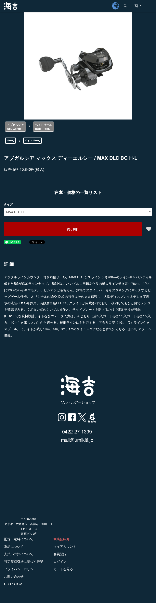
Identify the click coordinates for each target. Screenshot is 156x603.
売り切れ (73, 229)
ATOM (17, 584)
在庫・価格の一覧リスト (78, 192)
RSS (7, 584)
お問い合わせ (14, 576)
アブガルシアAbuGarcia (15, 127)
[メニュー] (150, 6)
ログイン (59, 561)
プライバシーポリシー (20, 569)
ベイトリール (32, 140)
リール (10, 140)
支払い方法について (18, 554)
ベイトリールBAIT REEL (43, 127)
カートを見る (63, 569)
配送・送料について (18, 539)
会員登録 (59, 554)
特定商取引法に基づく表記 (23, 561)
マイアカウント (64, 546)
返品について (14, 546)
